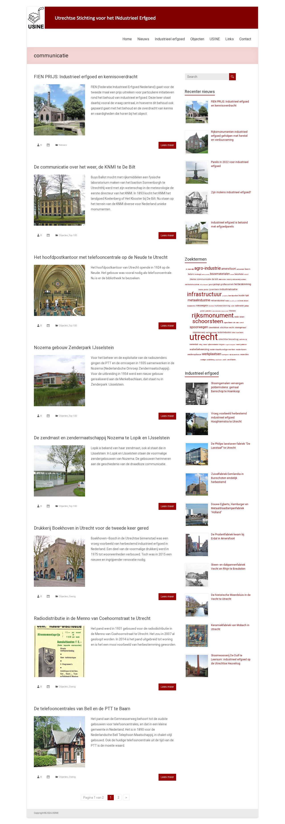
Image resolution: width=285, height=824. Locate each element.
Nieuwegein (202, 305)
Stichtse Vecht (227, 327)
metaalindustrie (199, 300)
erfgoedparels (204, 284)
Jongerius (225, 295)
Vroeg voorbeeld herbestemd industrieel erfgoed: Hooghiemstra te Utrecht (229, 417)
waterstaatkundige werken (222, 349)
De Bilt (215, 279)
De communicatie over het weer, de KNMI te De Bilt (84, 167)
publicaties (209, 311)
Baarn (247, 269)
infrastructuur (204, 294)
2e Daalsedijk (190, 269)
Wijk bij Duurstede (234, 355)
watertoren (241, 349)
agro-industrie (207, 268)
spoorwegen (199, 327)
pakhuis (246, 306)
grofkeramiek (227, 284)
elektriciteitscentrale (192, 284)
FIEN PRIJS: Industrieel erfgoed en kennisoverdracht (86, 76)
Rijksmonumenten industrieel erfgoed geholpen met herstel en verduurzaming (229, 135)
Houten (201, 290)
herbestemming (242, 284)
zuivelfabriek (231, 360)
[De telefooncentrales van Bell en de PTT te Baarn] (59, 718)
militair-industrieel (218, 300)
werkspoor (225, 355)
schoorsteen (207, 321)
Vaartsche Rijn (243, 339)
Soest (242, 323)
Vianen (205, 345)
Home (127, 39)
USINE (215, 39)
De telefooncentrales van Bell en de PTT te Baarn (82, 708)
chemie (193, 279)
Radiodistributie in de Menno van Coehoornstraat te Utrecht (92, 618)
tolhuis (233, 333)
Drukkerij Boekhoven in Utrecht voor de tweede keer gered (91, 528)
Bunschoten (239, 274)
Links (229, 39)
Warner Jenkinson (241, 345)
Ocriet (232, 306)
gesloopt (216, 284)
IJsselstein (214, 289)
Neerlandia (240, 301)
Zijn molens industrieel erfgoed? (231, 192)
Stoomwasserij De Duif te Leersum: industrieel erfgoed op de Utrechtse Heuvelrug (230, 659)
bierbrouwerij (205, 274)
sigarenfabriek (228, 323)
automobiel (240, 269)
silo (234, 323)
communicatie (204, 279)
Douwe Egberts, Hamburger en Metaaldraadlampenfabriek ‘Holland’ (229, 508)
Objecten (197, 39)
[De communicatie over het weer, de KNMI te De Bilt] (59, 177)
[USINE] (142, 9)
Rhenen (232, 311)
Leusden (242, 295)
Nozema (211, 306)
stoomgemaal (240, 327)
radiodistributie (216, 311)
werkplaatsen (211, 354)
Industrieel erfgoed (170, 39)
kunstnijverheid (233, 296)
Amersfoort (228, 268)
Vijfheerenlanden (213, 345)
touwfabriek (239, 333)
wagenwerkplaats (230, 344)
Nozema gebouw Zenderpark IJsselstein (74, 347)
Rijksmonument (213, 315)
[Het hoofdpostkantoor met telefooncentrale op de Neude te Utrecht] (59, 267)
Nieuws (143, 39)
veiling (200, 345)
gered (211, 284)
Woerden (244, 354)
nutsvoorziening (222, 306)
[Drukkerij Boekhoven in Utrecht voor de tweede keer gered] (59, 538)
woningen (203, 360)
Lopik (247, 295)
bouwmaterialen (220, 273)
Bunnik (232, 274)
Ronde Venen (239, 317)
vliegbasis (222, 345)
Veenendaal (193, 344)
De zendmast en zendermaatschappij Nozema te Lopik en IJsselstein (102, 437)
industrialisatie (228, 289)
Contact (245, 39)
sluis (237, 323)
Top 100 (73, 235)
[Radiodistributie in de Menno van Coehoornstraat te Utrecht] (59, 628)
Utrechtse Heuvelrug (228, 339)
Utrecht (203, 337)
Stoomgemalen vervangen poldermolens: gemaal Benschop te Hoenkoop (227, 387)
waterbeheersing (199, 349)
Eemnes (243, 279)
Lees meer (167, 145)
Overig (72, 596)
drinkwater (222, 279)
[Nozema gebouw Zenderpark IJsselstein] (59, 357)
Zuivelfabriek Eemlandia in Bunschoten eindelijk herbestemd (227, 478)
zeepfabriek (218, 359)
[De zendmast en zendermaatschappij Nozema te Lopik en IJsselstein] (59, 447)
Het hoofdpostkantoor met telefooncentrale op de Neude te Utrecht (101, 257)
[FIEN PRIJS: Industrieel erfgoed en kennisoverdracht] (59, 86)
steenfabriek (214, 327)
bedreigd (198, 274)
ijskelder (206, 290)
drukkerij (229, 279)
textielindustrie (224, 332)
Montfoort (233, 300)
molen (227, 301)
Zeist (224, 360)
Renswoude (224, 311)
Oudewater (239, 306)
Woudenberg (210, 360)
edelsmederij (236, 279)
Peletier (202, 311)
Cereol (246, 274)
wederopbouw (194, 354)
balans (191, 274)
